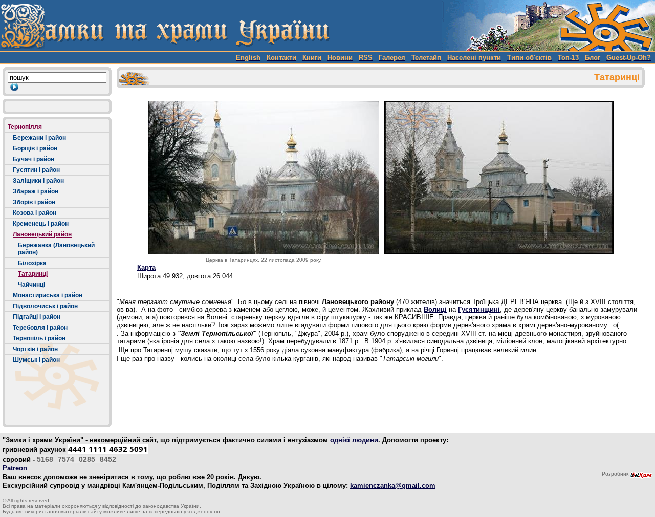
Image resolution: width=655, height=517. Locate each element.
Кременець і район (41, 223)
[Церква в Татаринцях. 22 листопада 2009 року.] (263, 177)
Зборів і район (34, 202)
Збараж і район (35, 191)
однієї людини (354, 440)
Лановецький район (42, 234)
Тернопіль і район (39, 338)
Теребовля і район (40, 327)
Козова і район (34, 213)
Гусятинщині (479, 309)
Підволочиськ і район (45, 306)
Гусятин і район (36, 170)
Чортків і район (35, 349)
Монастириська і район (47, 295)
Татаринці (33, 273)
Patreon (15, 468)
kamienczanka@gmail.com (392, 485)
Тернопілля (25, 127)
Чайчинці (31, 284)
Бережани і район (39, 137)
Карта (146, 267)
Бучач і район (33, 159)
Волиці (435, 309)
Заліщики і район (38, 180)
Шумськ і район (36, 359)
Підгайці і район (36, 316)
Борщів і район (35, 148)
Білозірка (32, 263)
